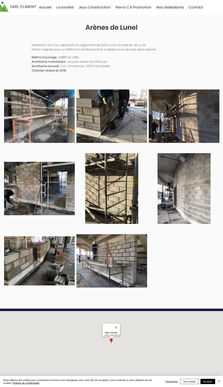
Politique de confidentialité (25, 383)
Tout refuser (189, 381)
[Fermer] (219, 381)
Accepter (207, 381)
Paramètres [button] (172, 381)
